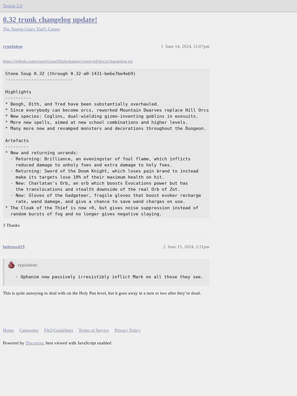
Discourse (35, 343)
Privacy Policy (128, 330)
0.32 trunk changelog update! (50, 19)
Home (8, 330)
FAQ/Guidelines (58, 330)
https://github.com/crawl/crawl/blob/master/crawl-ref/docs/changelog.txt (68, 61)
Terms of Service (94, 330)
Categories (29, 330)
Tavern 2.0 (12, 5)
